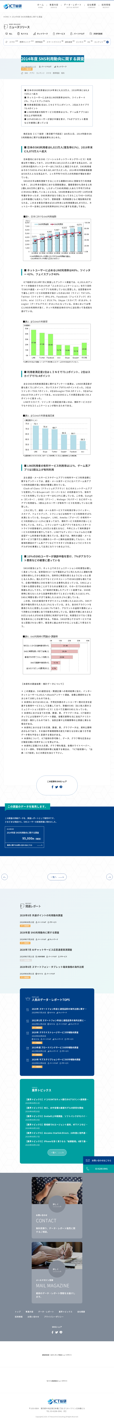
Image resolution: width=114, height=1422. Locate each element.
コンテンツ (99, 42)
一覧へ (54, 877)
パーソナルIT (79, 33)
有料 (63, 73)
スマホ (13, 42)
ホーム (40, 6)
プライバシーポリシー (54, 1316)
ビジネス (80, 42)
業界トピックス (65, 1311)
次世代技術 (97, 33)
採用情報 (106, 6)
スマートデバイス (55, 42)
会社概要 (91, 6)
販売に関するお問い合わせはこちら (19, 845)
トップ (18, 1311)
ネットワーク (42, 33)
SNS (26, 73)
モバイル (24, 33)
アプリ (31, 73)
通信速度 (69, 42)
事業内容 (53, 6)
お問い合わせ (33, 1316)
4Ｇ (89, 42)
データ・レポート (73, 6)
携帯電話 (39, 42)
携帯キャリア (26, 42)
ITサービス (60, 33)
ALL (10, 33)
